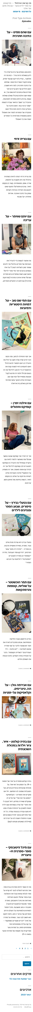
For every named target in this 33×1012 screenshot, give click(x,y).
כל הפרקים (26, 11)
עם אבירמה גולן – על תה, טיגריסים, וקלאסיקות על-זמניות (17, 688)
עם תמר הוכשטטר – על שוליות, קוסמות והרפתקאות (18, 586)
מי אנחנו (16, 11)
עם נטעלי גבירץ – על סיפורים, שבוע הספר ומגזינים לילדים (18, 506)
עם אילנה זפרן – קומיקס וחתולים (21, 405)
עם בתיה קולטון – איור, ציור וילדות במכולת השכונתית (16, 745)
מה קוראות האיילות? (23, 3)
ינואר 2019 (26, 995)
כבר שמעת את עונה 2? (20, 979)
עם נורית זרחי (22, 139)
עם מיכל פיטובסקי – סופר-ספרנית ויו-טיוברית (18, 851)
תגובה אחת (26, 943)
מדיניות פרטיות (17, 1007)
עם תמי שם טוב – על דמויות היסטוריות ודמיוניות (18, 304)
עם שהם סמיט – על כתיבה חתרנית (19, 34)
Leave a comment (23, 668)
